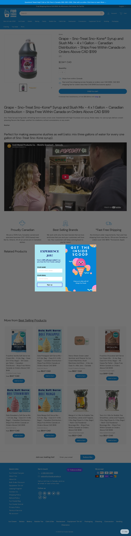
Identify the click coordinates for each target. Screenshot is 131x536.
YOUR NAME (41, 267)
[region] (65, 2)
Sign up (49, 285)
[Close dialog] (94, 246)
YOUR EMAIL (41, 275)
